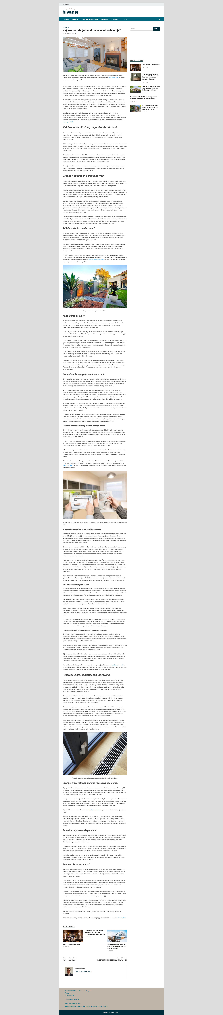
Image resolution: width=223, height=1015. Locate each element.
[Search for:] (145, 29)
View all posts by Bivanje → (83, 971)
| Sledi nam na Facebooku (73, 1003)
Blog (125, 19)
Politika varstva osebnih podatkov (85, 1006)
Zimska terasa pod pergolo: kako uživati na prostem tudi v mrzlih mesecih (116, 946)
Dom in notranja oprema (89, 19)
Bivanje (66, 19)
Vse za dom (66, 27)
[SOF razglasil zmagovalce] (73, 942)
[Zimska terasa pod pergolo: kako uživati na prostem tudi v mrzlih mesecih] (117, 942)
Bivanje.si (115, 1012)
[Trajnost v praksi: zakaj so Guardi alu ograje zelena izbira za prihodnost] (135, 86)
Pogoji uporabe (69, 1006)
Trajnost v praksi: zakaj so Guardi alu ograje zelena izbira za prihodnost (151, 88)
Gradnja (75, 19)
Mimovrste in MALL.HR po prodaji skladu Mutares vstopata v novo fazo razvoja (95, 932)
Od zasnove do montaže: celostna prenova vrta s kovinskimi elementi (150, 107)
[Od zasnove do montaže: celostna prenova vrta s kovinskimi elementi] (135, 105)
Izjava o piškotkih (102, 1006)
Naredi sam (105, 19)
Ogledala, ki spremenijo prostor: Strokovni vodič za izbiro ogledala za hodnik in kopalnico (150, 76)
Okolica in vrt (116, 19)
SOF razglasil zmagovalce (71, 944)
